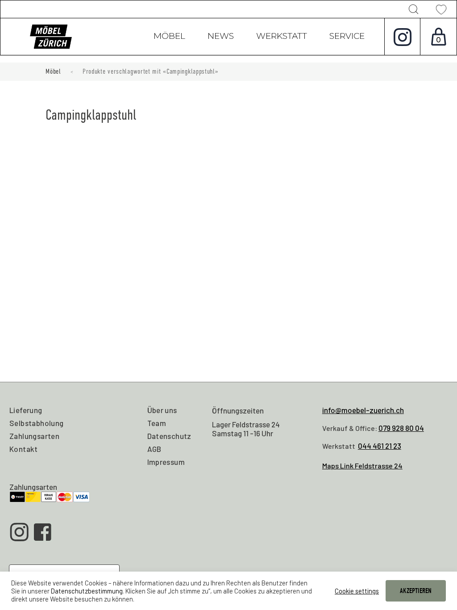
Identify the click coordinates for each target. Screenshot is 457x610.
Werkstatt (281, 37)
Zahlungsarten (34, 435)
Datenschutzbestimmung (87, 591)
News (221, 37)
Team (156, 422)
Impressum (166, 461)
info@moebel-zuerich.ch (363, 409)
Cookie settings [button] (357, 591)
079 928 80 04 (401, 427)
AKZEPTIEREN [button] (416, 591)
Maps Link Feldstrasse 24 (362, 465)
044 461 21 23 (379, 445)
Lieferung (25, 409)
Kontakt (23, 448)
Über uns (162, 409)
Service (347, 37)
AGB (154, 448)
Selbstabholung (36, 422)
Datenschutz (169, 435)
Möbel (169, 37)
